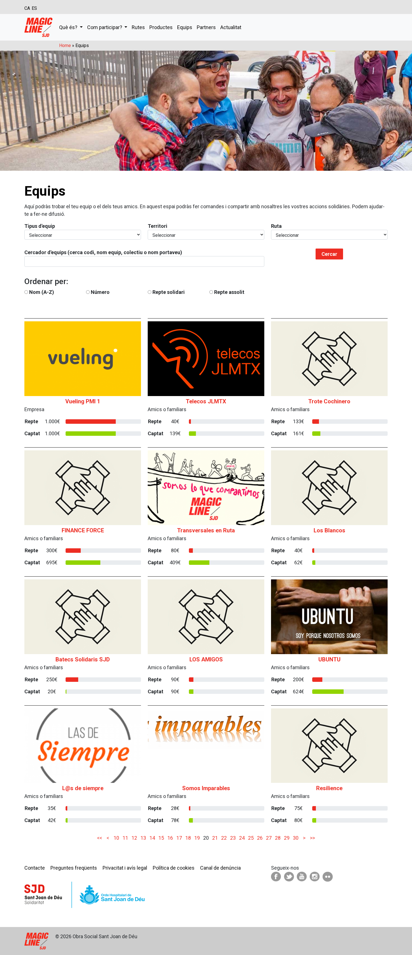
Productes (161, 27)
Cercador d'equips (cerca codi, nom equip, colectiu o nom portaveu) (103, 252)
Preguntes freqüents (73, 868)
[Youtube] (302, 876)
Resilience (329, 788)
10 (116, 838)
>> (312, 838)
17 (179, 838)
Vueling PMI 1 (82, 401)
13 (143, 838)
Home (65, 45)
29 (287, 838)
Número (100, 292)
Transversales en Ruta (206, 530)
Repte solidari (168, 292)
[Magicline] (38, 27)
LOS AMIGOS (206, 659)
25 (251, 838)
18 (188, 838)
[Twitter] (289, 876)
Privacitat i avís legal (125, 868)
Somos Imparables (206, 788)
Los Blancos (329, 530)
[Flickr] (328, 876)
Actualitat (230, 27)
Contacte (34, 868)
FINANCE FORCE (83, 530)
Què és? (68, 27)
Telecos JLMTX (206, 401)
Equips (184, 27)
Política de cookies (174, 868)
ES (34, 8)
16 (170, 838)
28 (278, 838)
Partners (206, 27)
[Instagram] (315, 876)
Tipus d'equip (39, 226)
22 (224, 838)
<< (100, 838)
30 (295, 838)
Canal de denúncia (220, 868)
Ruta (276, 226)
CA (27, 8)
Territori (157, 226)
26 (260, 838)
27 (269, 838)
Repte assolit (229, 292)
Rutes (138, 27)
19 (197, 838)
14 (152, 838)
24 (242, 838)
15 (161, 838)
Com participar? (105, 27)
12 (134, 838)
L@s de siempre (82, 788)
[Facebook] (276, 876)
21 (215, 838)
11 (125, 838)
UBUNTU (329, 659)
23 (233, 838)
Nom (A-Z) (41, 292)
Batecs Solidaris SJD (82, 659)
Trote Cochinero (329, 401)
